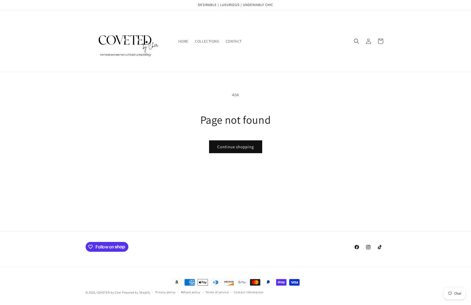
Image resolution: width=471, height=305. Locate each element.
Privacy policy (165, 292)
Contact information (248, 292)
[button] (357, 41)
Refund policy (190, 292)
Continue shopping (235, 146)
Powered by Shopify (136, 292)
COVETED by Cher (109, 292)
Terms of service (217, 292)
